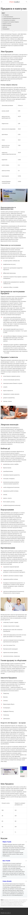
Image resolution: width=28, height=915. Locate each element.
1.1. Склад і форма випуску (7, 16)
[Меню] (1, 1)
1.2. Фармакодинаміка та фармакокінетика (11, 18)
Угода (2, 909)
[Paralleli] (14, 2)
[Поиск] (26, 2)
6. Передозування (5, 29)
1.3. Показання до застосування (8, 20)
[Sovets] (6, 913)
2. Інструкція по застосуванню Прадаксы (10, 22)
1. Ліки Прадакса (5, 15)
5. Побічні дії (4, 27)
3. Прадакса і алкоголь (6, 23)
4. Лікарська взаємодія (6, 25)
